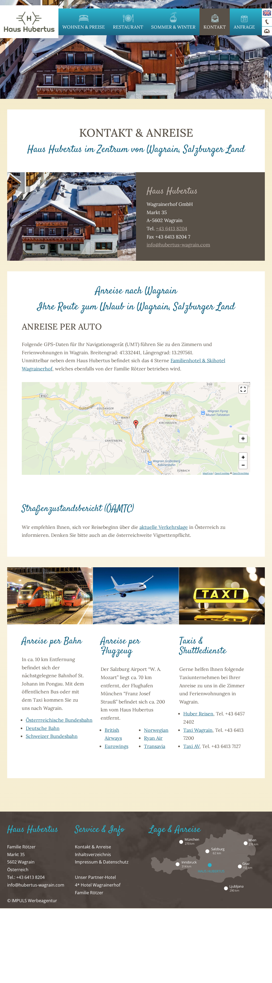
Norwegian (156, 730)
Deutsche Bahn (43, 728)
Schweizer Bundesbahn (52, 736)
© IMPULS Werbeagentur (32, 901)
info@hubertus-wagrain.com (178, 245)
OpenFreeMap (222, 473)
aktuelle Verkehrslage (163, 527)
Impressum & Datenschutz (102, 862)
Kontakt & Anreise (93, 847)
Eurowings (116, 746)
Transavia (154, 746)
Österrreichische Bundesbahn (59, 720)
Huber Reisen (198, 714)
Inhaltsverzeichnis (93, 854)
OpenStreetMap (240, 473)
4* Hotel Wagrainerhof (97, 885)
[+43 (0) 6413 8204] (267, 21)
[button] (136, 424)
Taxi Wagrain (197, 730)
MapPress (208, 473)
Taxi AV (191, 746)
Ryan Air (153, 738)
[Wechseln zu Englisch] (267, 13)
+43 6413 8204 (171, 228)
